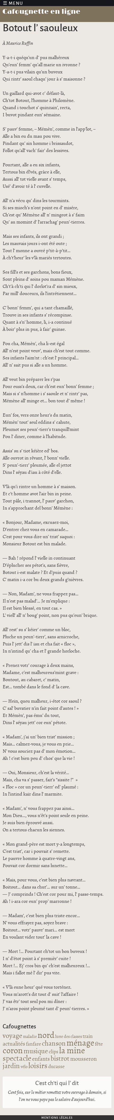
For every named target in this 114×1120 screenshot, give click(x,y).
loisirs (37, 1066)
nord (46, 1035)
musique (36, 1051)
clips (53, 1052)
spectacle (17, 1058)
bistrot (60, 1059)
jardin (11, 1066)
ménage (80, 1043)
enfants (41, 1059)
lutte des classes (68, 1036)
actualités (14, 1044)
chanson (54, 1043)
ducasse (56, 1067)
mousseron (83, 1059)
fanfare (33, 1044)
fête (99, 1044)
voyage (12, 1036)
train (88, 1036)
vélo (24, 1066)
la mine (72, 1051)
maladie (30, 1036)
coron (13, 1051)
